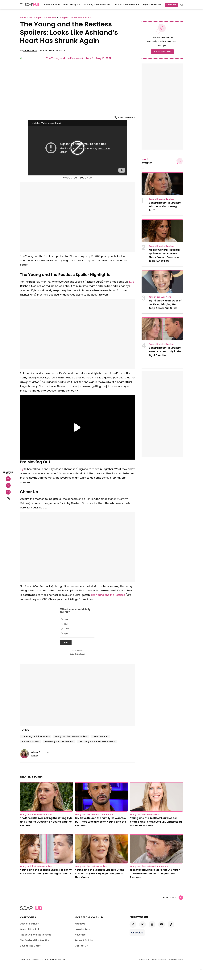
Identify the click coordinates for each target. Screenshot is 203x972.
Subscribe (171, 4)
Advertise (80, 934)
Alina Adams (30, 50)
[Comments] (8, 498)
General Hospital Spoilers (161, 199)
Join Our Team (83, 929)
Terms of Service (159, 959)
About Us (80, 923)
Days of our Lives (51, 4)
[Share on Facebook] (8, 478)
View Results (77, 650)
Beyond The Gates (152, 4)
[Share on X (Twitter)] (8, 485)
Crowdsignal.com (77, 654)
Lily (21, 469)
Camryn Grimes (101, 736)
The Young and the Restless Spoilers (96, 741)
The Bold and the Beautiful (126, 4)
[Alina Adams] (25, 753)
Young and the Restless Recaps (36, 814)
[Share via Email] (8, 492)
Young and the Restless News (145, 814)
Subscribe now (162, 51)
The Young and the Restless (96, 4)
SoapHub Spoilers (30, 741)
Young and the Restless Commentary (94, 814)
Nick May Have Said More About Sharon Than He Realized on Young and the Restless (155, 873)
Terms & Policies (84, 940)
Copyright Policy (176, 959)
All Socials (137, 932)
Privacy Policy (143, 959)
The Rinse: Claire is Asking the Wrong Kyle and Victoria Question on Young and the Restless (46, 821)
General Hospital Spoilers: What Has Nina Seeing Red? (164, 206)
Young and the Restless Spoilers (71, 736)
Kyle (131, 281)
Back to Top (169, 897)
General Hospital (71, 4)
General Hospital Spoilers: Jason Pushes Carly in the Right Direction (164, 351)
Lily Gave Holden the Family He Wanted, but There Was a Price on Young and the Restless (100, 821)
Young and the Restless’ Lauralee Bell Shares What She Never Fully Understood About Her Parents (156, 821)
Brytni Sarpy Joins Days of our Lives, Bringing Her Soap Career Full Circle (165, 304)
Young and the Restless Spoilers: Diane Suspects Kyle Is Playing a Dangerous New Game (99, 873)
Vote (66, 642)
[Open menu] (21, 4)
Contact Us (81, 945)
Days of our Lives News (159, 297)
